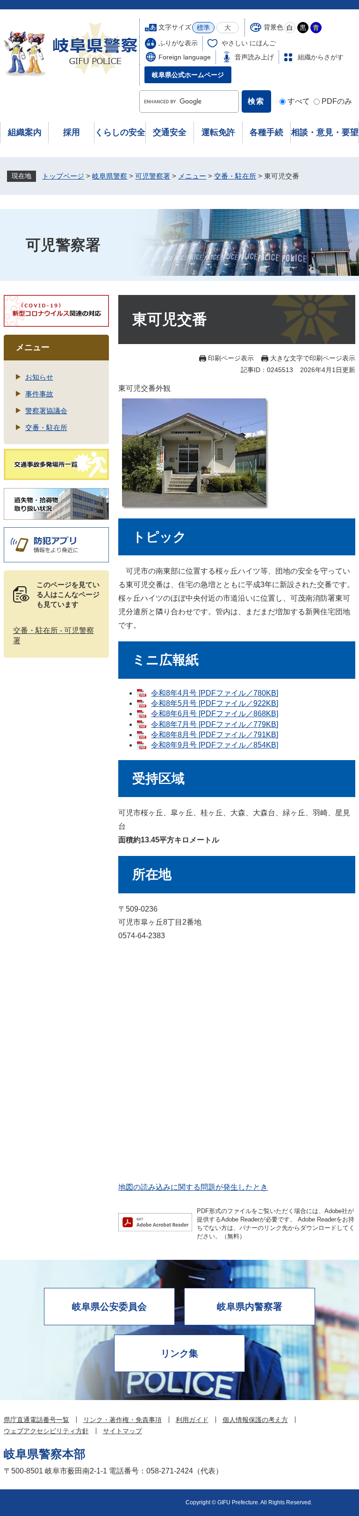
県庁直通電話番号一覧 (36, 1419)
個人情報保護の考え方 (255, 1419)
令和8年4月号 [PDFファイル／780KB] (214, 693)
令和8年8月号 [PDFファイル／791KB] (214, 735)
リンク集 (179, 1353)
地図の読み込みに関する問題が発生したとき (193, 1187)
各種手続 (266, 132)
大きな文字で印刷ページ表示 (312, 358)
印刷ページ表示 (231, 358)
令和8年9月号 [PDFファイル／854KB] (214, 745)
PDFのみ (337, 101)
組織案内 (25, 132)
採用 (71, 132)
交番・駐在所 (235, 176)
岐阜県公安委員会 (109, 1306)
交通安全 (170, 132)
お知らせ (39, 377)
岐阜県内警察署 (249, 1306)
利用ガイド (192, 1419)
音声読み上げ (254, 57)
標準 (203, 27)
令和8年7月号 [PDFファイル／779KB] (214, 724)
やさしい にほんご (249, 43)
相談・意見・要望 (325, 132)
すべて (298, 101)
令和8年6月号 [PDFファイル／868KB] (214, 714)
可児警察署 (152, 176)
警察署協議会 (46, 411)
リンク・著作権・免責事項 (122, 1419)
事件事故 (39, 394)
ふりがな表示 (178, 43)
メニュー (192, 176)
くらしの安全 (120, 132)
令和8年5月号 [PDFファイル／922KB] (214, 703)
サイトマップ (122, 1431)
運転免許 (218, 132)
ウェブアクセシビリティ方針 (46, 1431)
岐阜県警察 (109, 176)
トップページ (63, 176)
